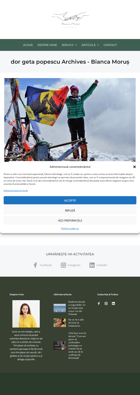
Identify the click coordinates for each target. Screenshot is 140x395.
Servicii (68, 45)
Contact (110, 45)
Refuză (70, 210)
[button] (134, 167)
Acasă (28, 45)
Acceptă (70, 200)
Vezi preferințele (70, 220)
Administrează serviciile (16, 190)
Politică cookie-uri (70, 228)
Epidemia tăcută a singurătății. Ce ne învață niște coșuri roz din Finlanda (76, 308)
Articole (88, 45)
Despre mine (47, 45)
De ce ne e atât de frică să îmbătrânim (76, 322)
